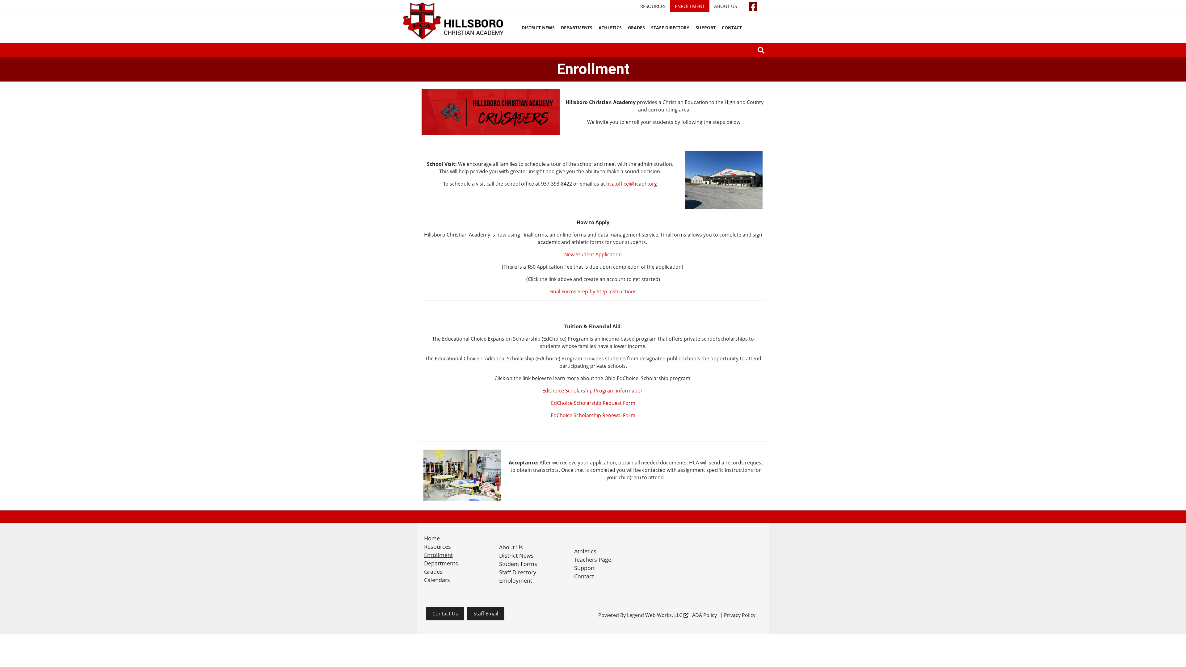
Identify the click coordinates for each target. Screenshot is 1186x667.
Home (432, 538)
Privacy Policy (739, 615)
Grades (636, 28)
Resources (653, 6)
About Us (725, 6)
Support (706, 28)
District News (538, 28)
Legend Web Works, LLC (655, 615)
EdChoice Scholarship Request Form (593, 403)
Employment (515, 580)
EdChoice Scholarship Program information (593, 390)
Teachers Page (592, 559)
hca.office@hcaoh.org (631, 183)
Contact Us (445, 613)
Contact (732, 28)
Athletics (610, 28)
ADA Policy (704, 615)
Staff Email (485, 613)
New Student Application (593, 254)
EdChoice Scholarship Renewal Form (593, 415)
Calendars (437, 580)
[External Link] (761, 50)
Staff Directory (670, 28)
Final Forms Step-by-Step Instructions (593, 291)
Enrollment (690, 6)
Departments (576, 28)
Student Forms (518, 564)
